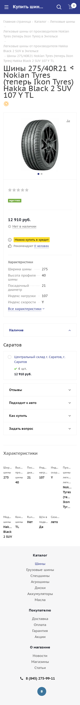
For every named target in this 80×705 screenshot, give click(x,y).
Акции (40, 636)
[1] (10, 190)
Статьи (40, 667)
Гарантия (40, 630)
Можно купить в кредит (32, 240)
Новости (40, 655)
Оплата (40, 624)
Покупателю (40, 610)
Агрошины (40, 581)
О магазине (40, 647)
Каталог (40, 555)
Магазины (40, 661)
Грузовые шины (40, 569)
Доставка (40, 618)
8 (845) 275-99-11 (40, 678)
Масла (40, 599)
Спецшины (40, 575)
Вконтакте (41, 691)
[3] (18, 190)
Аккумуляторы (40, 593)
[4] (23, 190)
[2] (14, 190)
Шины (40, 563)
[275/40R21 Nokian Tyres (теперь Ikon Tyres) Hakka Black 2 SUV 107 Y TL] (40, 145)
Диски (40, 587)
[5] (27, 190)
